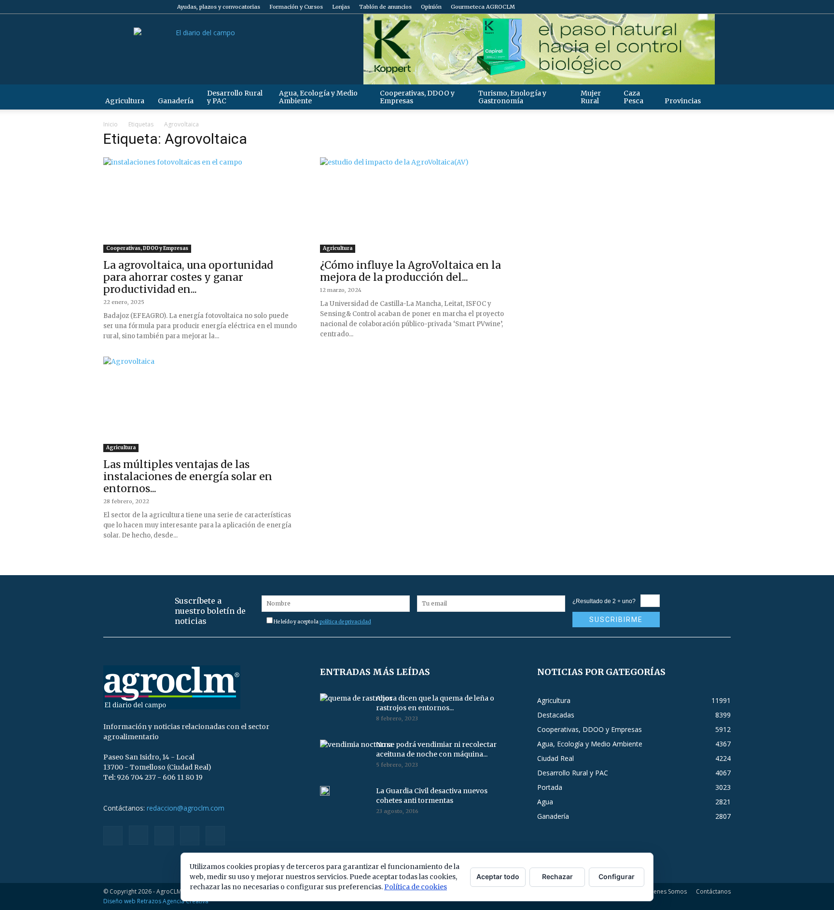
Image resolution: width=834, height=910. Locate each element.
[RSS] (691, 7)
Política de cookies (415, 886)
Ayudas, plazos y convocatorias (218, 6)
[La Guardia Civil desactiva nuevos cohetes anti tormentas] (325, 791)
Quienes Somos (665, 891)
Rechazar (557, 876)
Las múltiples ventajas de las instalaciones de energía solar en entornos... (187, 476)
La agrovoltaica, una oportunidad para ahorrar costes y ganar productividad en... (188, 277)
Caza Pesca (633, 97)
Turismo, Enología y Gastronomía (512, 97)
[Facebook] (660, 7)
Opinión (431, 6)
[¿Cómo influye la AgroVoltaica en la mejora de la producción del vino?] (417, 205)
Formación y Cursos (296, 6)
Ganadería (176, 101)
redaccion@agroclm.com (185, 808)
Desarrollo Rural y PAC (235, 97)
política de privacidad (345, 622)
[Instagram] (675, 7)
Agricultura (124, 101)
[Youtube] (723, 7)
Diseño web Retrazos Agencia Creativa (155, 901)
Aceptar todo (497, 876)
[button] (719, 96)
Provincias (683, 101)
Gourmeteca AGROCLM (483, 6)
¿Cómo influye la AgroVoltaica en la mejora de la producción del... (410, 271)
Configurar (616, 876)
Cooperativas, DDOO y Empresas (417, 97)
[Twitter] (707, 7)
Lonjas (341, 6)
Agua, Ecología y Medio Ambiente (318, 97)
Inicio (110, 124)
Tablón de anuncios (385, 6)
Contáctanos (713, 891)
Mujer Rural (591, 97)
